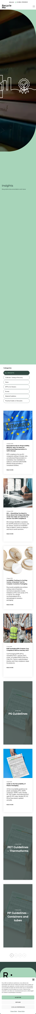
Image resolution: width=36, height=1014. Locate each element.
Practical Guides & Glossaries (13, 401)
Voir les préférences (18, 1007)
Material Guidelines (10, 396)
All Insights (9, 373)
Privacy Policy (13, 1011)
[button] (33, 979)
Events (7, 391)
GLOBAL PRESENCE (22, 2)
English (11, 2)
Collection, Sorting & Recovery (14, 377)
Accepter (18, 997)
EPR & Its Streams (10, 387)
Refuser (18, 1002)
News (7, 382)
